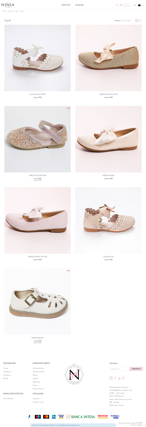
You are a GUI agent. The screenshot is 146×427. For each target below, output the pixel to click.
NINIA (4, 11)
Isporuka (35, 378)
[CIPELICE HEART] (38, 301)
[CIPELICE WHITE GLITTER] (38, 220)
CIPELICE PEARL (108, 175)
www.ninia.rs (127, 423)
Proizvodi (10, 11)
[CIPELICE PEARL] (108, 139)
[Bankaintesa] (80, 417)
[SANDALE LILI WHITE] (38, 58)
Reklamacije (36, 382)
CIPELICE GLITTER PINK (37, 175)
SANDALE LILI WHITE (38, 94)
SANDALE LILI (108, 257)
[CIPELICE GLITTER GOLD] (108, 58)
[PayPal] (29, 417)
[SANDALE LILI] (108, 220)
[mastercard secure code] (103, 417)
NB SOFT (139, 423)
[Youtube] (119, 378)
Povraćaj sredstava (38, 389)
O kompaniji (7, 372)
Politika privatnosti (39, 372)
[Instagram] (111, 378)
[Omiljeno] (135, 6)
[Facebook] (115, 378)
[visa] (61, 417)
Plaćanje (35, 375)
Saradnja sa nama (38, 402)
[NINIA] (8, 5)
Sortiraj (117, 20)
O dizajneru (7, 375)
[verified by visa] (115, 417)
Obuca (16, 11)
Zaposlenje (36, 399)
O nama (5, 368)
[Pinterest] (123, 378)
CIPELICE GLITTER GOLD (108, 94)
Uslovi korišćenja (8, 399)
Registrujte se (128, 6)
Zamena (35, 385)
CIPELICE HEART (37, 338)
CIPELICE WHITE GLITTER (37, 257)
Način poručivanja (38, 368)
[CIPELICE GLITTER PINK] (38, 139)
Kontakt (5, 378)
